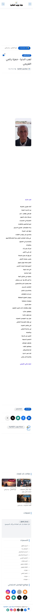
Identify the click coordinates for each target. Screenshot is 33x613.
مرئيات (26, 576)
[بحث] (3, 4)
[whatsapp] (13, 597)
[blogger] (25, 592)
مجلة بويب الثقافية (23, 69)
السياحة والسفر (23, 555)
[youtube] (8, 597)
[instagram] (8, 592)
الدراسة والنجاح (23, 552)
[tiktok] (25, 597)
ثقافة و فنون (24, 564)
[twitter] (19, 597)
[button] (23, 418)
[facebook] (13, 592)
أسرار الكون (24, 546)
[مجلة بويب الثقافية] (16, 4)
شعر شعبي (24, 573)
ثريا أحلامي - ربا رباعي (11, 48)
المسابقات (24, 561)
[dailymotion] (19, 592)
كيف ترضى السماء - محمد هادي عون (25, 491)
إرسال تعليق (24, 521)
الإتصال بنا (25, 549)
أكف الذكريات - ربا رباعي (24, 505)
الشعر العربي (24, 558)
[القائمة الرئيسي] (30, 4)
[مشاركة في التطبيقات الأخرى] (7, 418)
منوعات (25, 579)
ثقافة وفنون (26, 55)
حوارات (26, 570)
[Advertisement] (16, 28)
